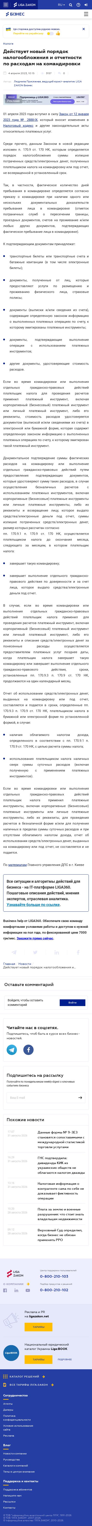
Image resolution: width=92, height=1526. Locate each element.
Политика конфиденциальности (17, 1417)
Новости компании (15, 1453)
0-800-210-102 (54, 1290)
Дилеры (8, 1409)
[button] (5, 4)
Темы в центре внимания (19, 1471)
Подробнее (65, 1359)
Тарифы (39, 1327)
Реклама (8, 1435)
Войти (72, 1002)
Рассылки (9, 1501)
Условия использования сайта (18, 1427)
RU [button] (60, 4)
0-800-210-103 (54, 1277)
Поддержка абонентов (17, 1489)
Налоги (8, 43)
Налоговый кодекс (18, 126)
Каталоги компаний (15, 1465)
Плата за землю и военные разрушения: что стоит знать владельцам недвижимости (61, 1214)
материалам (17, 865)
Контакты (9, 1507)
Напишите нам (12, 1495)
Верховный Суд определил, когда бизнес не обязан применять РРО (60, 1235)
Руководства (11, 1459)
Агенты (8, 1403)
